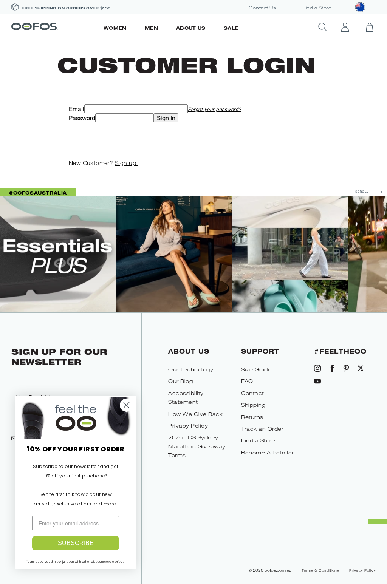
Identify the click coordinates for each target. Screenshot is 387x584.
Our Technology (190, 369)
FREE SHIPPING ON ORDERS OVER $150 (66, 8)
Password (82, 118)
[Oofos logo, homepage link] (52, 27)
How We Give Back (195, 414)
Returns (252, 417)
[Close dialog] (126, 405)
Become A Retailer (267, 452)
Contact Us (262, 8)
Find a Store (317, 8)
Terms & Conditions (320, 570)
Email (76, 109)
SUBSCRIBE (76, 543)
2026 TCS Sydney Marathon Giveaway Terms (197, 446)
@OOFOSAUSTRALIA (38, 193)
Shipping (253, 405)
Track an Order (262, 428)
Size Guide (256, 369)
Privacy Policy (188, 425)
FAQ (247, 381)
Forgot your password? (214, 109)
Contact (252, 393)
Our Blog (180, 381)
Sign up (125, 163)
